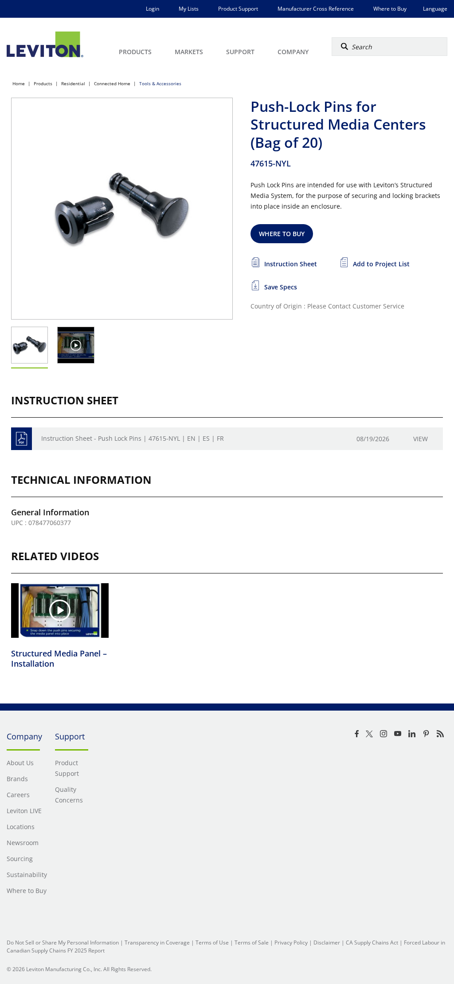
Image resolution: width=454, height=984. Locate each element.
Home (18, 83)
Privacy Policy (291, 942)
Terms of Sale (252, 942)
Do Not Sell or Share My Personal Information (63, 942)
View (420, 439)
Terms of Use (212, 942)
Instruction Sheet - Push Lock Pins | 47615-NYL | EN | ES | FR (132, 438)
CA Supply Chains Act (372, 942)
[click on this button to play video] (76, 345)
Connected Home (112, 83)
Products (43, 83)
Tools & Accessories (160, 83)
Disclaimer (326, 942)
